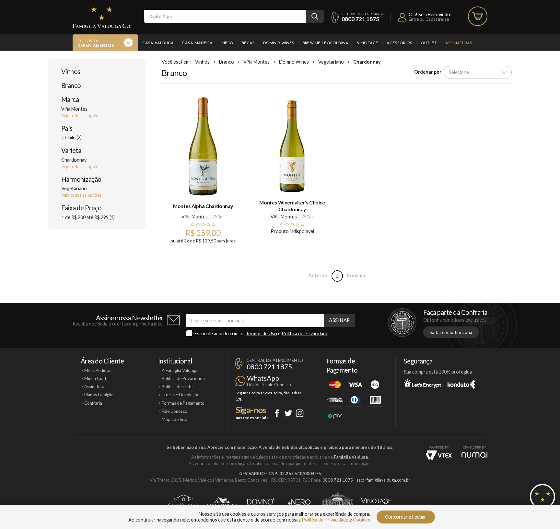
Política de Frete (177, 386)
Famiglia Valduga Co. (102, 17)
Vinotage (367, 43)
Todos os (95, 43)
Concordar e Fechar (405, 517)
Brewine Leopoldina (325, 43)
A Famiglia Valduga (179, 370)
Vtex (439, 455)
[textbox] (225, 16)
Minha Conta (96, 378)
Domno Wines (278, 43)
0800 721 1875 (360, 19)
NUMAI (474, 455)
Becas (248, 43)
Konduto (461, 383)
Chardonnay (367, 62)
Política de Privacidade (305, 333)
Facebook (277, 413)
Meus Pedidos (97, 370)
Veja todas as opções (81, 115)
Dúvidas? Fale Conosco (269, 384)
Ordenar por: (428, 72)
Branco (71, 85)
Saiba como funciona (451, 332)
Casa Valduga (158, 43)
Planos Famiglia (98, 394)
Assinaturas (458, 43)
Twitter (288, 413)
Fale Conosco (174, 411)
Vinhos (70, 71)
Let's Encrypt (422, 383)
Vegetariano (331, 62)
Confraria (93, 403)
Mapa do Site (174, 419)
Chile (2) (73, 137)
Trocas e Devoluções (181, 394)
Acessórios (399, 43)
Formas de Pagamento (183, 403)
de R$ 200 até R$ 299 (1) (90, 217)
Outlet (429, 43)
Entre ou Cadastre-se (429, 19)
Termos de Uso (261, 333)
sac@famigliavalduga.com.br (383, 480)
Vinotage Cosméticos (376, 502)
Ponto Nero (299, 502)
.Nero (227, 43)
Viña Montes (256, 62)
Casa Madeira (197, 43)
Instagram (300, 413)
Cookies (361, 520)
